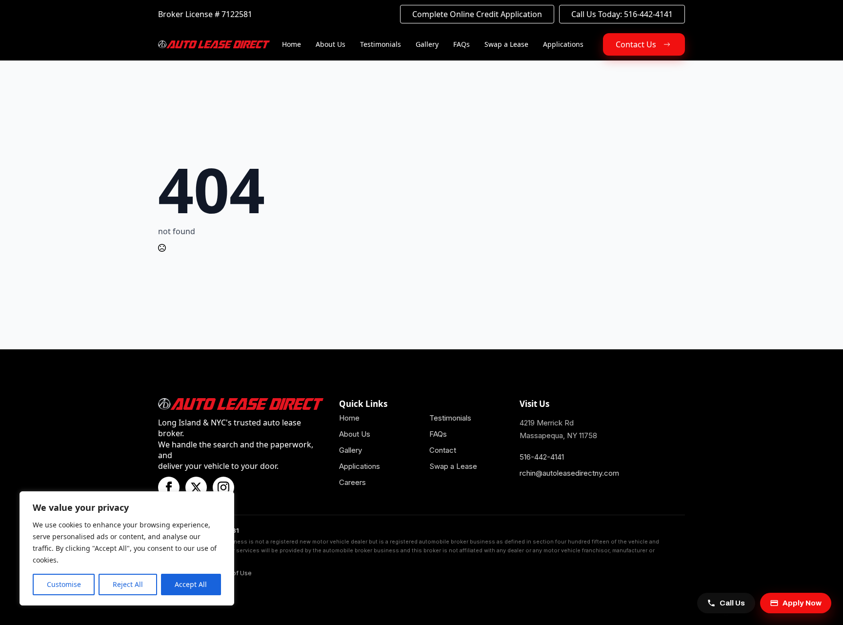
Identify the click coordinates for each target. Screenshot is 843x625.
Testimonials (380, 44)
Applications (563, 44)
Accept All (191, 584)
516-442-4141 (542, 457)
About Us (330, 44)
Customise (64, 584)
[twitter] (196, 487)
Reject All (128, 584)
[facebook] (169, 487)
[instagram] (223, 487)
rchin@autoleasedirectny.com (569, 473)
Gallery (427, 44)
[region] (127, 548)
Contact (442, 450)
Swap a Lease (506, 44)
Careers (352, 482)
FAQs (461, 44)
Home (291, 44)
